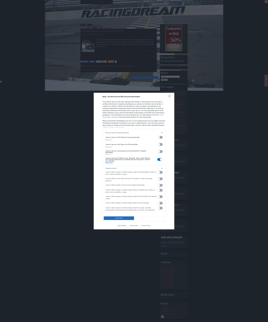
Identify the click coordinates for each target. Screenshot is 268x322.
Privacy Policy (145, 225)
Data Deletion (122, 225)
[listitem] (134, 133)
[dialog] (134, 161)
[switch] (160, 137)
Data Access (134, 225)
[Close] (170, 97)
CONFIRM (119, 218)
